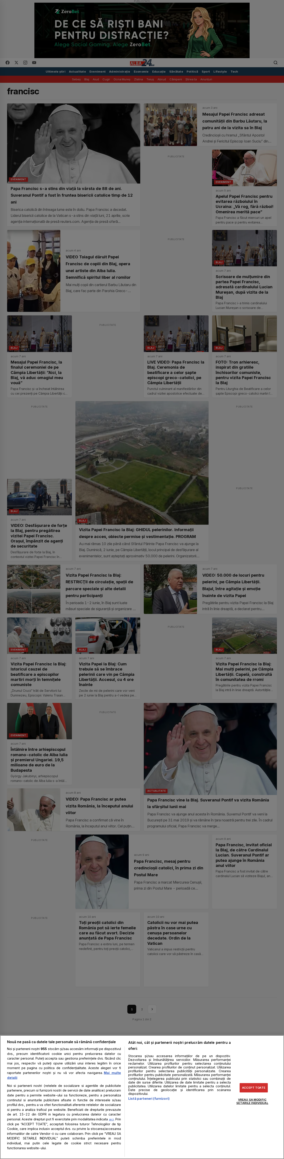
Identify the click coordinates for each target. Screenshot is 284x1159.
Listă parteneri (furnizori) (149, 1098)
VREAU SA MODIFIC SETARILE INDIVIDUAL (252, 1101)
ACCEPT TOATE (253, 1087)
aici (111, 1119)
